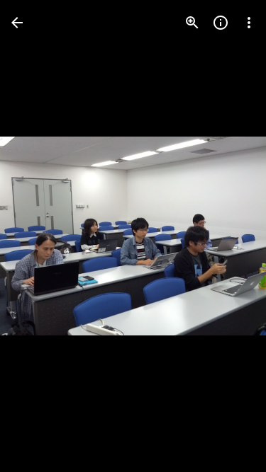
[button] (40, 236)
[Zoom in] (192, 22)
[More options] (249, 22)
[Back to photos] (17, 23)
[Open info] (220, 22)
